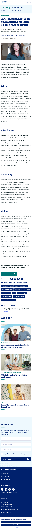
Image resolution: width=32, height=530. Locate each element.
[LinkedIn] (22, 279)
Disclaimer (9, 492)
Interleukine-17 (6, 296)
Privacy (15, 492)
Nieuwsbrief (6, 476)
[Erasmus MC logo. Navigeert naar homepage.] (4, 2)
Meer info (16, 527)
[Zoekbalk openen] (27, 2)
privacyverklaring (20, 454)
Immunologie (22, 293)
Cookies (3, 492)
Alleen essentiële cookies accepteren (16, 524)
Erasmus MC (7, 479)
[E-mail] (18, 279)
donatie (6, 311)
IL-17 (14, 293)
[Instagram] (15, 279)
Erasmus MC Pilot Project (22, 289)
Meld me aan (7, 459)
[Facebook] (11, 279)
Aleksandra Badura (7, 286)
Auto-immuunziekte (21, 286)
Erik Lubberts (6, 293)
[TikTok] (9, 489)
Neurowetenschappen (8, 300)
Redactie (5, 473)
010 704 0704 (7, 512)
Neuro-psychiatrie (19, 296)
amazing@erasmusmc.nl (10, 509)
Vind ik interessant (8, 274)
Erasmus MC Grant (7, 289)
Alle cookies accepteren (16, 521)
